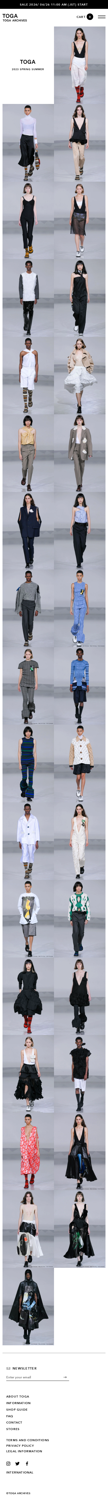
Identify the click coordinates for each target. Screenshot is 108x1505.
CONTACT (14, 1422)
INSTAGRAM (9, 1464)
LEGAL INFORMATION (24, 1451)
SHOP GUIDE (17, 1409)
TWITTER (18, 1464)
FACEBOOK (28, 1464)
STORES (13, 1429)
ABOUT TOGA (17, 1396)
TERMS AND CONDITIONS (27, 1440)
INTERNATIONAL (20, 1472)
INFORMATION (18, 1403)
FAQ (9, 1416)
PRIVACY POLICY (20, 1445)
